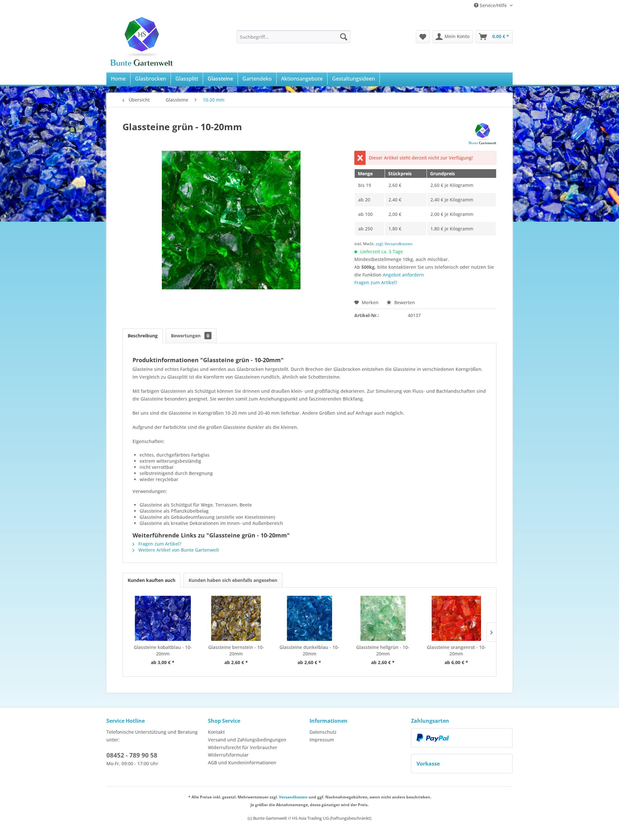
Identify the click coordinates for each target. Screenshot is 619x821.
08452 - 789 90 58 (131, 755)
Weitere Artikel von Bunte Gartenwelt (178, 550)
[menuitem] (293, 36)
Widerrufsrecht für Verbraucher (242, 747)
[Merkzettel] (423, 36)
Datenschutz (323, 732)
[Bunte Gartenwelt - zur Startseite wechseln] (141, 40)
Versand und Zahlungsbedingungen (247, 740)
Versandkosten (293, 797)
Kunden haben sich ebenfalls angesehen (233, 580)
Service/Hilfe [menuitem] (493, 5)
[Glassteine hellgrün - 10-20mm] (383, 618)
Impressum (322, 740)
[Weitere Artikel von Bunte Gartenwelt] (482, 133)
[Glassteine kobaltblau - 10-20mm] (163, 618)
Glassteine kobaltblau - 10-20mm (163, 650)
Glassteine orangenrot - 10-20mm (456, 650)
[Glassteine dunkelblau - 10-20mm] (309, 618)
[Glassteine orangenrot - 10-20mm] (456, 618)
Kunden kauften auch (151, 580)
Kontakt (216, 732)
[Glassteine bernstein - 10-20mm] (236, 618)
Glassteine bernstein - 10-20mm (236, 650)
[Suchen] (343, 36)
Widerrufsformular (228, 755)
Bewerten (404, 302)
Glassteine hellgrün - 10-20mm (382, 650)
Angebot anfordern (403, 275)
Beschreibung (143, 336)
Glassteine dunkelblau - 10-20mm (309, 650)
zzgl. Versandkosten (394, 243)
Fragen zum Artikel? (375, 282)
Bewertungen (190, 336)
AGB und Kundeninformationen (242, 762)
